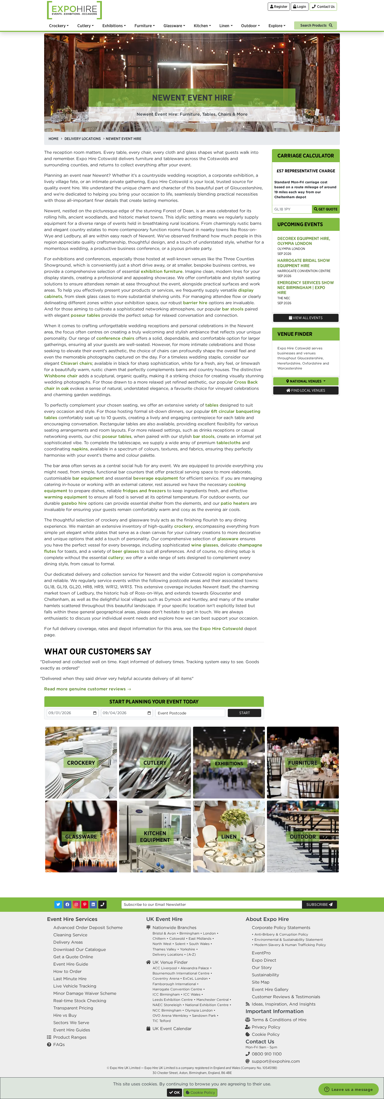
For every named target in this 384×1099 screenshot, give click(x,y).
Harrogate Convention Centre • (179, 989)
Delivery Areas (68, 942)
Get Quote (328, 209)
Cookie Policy (266, 1034)
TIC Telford (162, 1021)
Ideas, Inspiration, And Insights (284, 1004)
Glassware (173, 25)
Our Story (262, 967)
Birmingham (189, 933)
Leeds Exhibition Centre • (174, 999)
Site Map (261, 982)
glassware (227, 538)
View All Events (307, 317)
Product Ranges (69, 1037)
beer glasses (125, 551)
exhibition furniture (162, 271)
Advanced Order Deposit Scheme (88, 927)
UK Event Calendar (172, 1028)
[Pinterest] (84, 904)
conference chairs (115, 338)
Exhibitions (112, 25)
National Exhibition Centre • (208, 1005)
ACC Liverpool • (166, 968)
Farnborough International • (176, 984)
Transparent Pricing (73, 1007)
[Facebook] (67, 904)
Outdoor (249, 25)
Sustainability (265, 974)
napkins (80, 448)
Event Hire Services (72, 919)
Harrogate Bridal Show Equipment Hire (303, 263)
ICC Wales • (193, 994)
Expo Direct (264, 960)
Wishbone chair (61, 375)
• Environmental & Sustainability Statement (287, 939)
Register (280, 6)
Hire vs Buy (65, 1015)
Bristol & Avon (164, 933)
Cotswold (177, 938)
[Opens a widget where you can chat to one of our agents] (348, 1089)
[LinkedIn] (93, 904)
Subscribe (317, 904)
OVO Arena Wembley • (172, 1015)
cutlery (115, 557)
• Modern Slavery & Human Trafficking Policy (289, 945)
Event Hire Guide (70, 964)
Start (244, 712)
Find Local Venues (307, 390)
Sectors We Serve (71, 1022)
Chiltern (159, 938)
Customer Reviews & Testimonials (286, 996)
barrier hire (195, 302)
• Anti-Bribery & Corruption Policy (280, 934)
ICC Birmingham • (167, 994)
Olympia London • (200, 1010)
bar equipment (88, 478)
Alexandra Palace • (196, 968)
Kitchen (201, 25)
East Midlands (200, 938)
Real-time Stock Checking (79, 1000)
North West (162, 944)
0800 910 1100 (267, 1053)
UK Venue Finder (170, 962)
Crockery (57, 25)
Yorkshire (187, 949)
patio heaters (235, 503)
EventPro (261, 952)
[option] (81, 762)
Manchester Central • (213, 999)
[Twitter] (58, 904)
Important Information (275, 1011)
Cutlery (84, 25)
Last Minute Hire (69, 978)
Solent (180, 944)
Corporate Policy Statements (281, 927)
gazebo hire (74, 503)
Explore (275, 25)
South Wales (199, 944)
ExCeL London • (196, 978)
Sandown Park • (205, 1015)
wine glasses (204, 545)
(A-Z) (191, 954)
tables (211, 405)
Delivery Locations (168, 954)
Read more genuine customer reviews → (87, 688)
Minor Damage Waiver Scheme (84, 993)
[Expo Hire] (74, 9)
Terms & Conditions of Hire (279, 1019)
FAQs (59, 1044)
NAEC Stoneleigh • (168, 1005)
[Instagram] (76, 904)
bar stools (232, 309)
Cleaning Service (70, 934)
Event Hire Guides (71, 1029)
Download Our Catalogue (79, 949)
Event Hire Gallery (270, 989)
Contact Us (260, 1041)
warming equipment (65, 496)
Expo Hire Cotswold (221, 628)
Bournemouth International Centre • (182, 973)
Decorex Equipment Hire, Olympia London (303, 241)
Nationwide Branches (174, 927)
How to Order (67, 971)
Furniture (143, 25)
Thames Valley (164, 949)
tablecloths (229, 442)
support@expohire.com (276, 1061)
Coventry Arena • (167, 978)
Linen (224, 25)
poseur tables (85, 315)
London (209, 933)
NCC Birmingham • (168, 1010)
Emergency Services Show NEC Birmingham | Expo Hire (305, 287)
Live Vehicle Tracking (74, 986)
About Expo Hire (267, 919)
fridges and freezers (144, 490)
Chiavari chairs (76, 363)
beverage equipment (155, 478)
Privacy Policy (266, 1027)
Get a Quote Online (73, 956)
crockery (183, 526)
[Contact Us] (102, 905)
